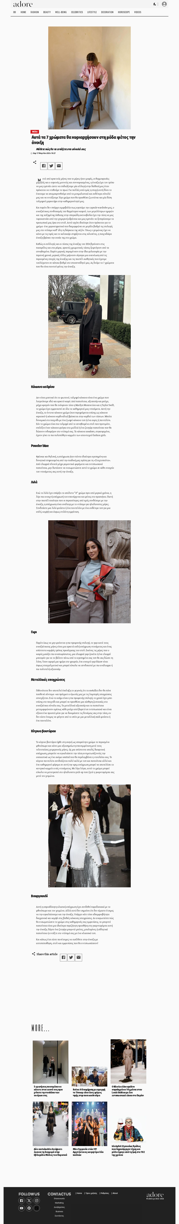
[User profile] (164, 4)
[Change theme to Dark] (155, 4)
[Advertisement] (89, 992)
